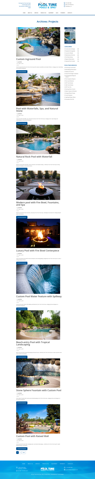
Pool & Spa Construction (71, 67)
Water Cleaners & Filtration (71, 91)
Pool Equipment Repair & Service (71, 76)
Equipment (51, 12)
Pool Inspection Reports (70, 79)
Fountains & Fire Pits (70, 99)
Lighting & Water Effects (71, 97)
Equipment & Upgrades (70, 51)
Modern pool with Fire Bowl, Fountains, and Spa (37, 203)
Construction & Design (70, 49)
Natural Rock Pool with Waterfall (34, 156)
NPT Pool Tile (68, 87)
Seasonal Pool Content (70, 61)
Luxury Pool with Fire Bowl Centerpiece (37, 250)
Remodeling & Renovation (71, 69)
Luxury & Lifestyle (69, 53)
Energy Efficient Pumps (70, 93)
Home (24, 12)
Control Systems (69, 95)
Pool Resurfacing (69, 57)
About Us (30, 12)
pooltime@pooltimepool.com (72, 469)
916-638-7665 (68, 3)
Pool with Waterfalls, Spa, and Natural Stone (37, 109)
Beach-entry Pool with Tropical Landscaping (33, 343)
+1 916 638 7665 (69, 467)
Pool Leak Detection (70, 81)
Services (36, 12)
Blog (57, 12)
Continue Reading (21, 71)
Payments (63, 12)
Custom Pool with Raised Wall (32, 436)
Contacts (70, 12)
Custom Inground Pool (28, 59)
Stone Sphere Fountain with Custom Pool (38, 390)
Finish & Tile (43, 12)
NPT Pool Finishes (69, 83)
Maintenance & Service (70, 55)
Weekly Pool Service (70, 71)
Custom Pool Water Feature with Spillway (39, 296)
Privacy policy (47, 474)
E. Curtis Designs (60, 474)
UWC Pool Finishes (69, 85)
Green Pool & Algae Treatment (72, 73)
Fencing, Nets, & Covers (70, 89)
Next (24, 452)
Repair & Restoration (70, 59)
